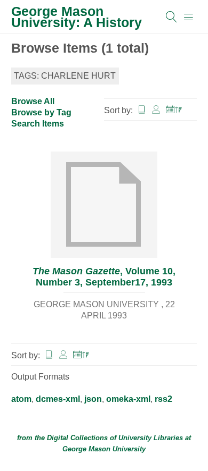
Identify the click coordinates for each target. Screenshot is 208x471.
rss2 (163, 398)
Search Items (37, 123)
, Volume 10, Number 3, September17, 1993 (104, 277)
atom (21, 398)
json (93, 398)
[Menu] (188, 17)
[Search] (171, 17)
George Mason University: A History (76, 17)
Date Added (174, 109)
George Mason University (104, 449)
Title (142, 109)
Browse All (32, 101)
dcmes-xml (58, 398)
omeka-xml (128, 398)
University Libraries (150, 438)
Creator (156, 109)
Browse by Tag (41, 112)
